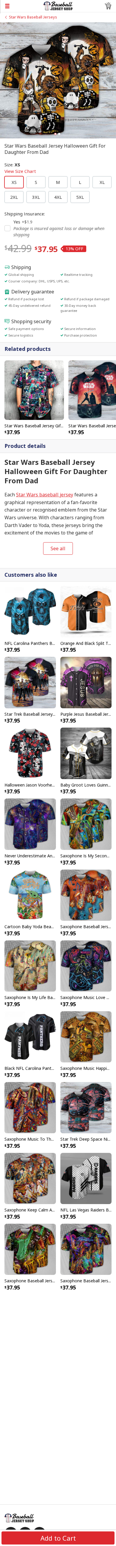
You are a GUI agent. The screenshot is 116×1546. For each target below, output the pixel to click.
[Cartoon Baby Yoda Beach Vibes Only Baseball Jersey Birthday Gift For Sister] (30, 894)
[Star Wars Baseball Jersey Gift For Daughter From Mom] (34, 389)
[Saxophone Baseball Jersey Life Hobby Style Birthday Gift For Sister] (30, 1249)
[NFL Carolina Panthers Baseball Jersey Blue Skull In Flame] (30, 611)
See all (58, 548)
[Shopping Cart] (108, 6)
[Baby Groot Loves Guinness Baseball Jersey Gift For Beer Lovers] (86, 753)
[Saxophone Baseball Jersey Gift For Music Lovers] (86, 1249)
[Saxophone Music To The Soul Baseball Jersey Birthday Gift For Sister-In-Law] (30, 1107)
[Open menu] (21, 6)
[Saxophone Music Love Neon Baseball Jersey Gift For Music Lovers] (86, 965)
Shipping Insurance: (24, 214)
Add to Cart (58, 1538)
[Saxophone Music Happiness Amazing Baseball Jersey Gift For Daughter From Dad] (86, 1036)
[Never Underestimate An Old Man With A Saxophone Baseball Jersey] (30, 823)
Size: (20, 168)
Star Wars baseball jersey (44, 494)
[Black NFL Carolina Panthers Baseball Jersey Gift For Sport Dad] (30, 1036)
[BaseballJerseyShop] (58, 5)
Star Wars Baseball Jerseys (33, 17)
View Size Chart (20, 171)
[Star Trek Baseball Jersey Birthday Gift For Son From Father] (30, 682)
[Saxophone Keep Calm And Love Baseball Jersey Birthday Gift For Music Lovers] (30, 1178)
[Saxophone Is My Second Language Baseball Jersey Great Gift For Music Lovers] (86, 823)
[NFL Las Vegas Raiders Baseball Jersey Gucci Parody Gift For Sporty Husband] (86, 1178)
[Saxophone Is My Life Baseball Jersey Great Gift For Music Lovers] (30, 965)
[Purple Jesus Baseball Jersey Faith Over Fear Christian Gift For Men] (86, 682)
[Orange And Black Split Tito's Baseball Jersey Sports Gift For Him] (86, 611)
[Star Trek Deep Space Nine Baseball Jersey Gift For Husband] (86, 1107)
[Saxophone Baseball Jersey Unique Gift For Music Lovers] (86, 894)
